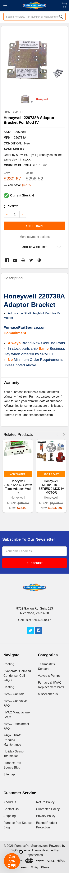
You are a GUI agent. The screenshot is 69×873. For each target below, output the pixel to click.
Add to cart (34, 226)
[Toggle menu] (5, 5)
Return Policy (45, 802)
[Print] (23, 260)
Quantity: (11, 206)
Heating (8, 687)
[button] (12, 861)
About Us (9, 802)
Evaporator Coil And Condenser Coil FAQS (17, 675)
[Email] (15, 260)
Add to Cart (17, 474)
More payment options (35, 236)
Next (63, 434)
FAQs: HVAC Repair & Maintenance (12, 740)
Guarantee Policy (48, 809)
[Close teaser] (21, 852)
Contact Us (11, 809)
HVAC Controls (13, 694)
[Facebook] (7, 260)
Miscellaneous (48, 694)
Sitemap (9, 774)
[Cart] (64, 5)
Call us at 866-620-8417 (34, 620)
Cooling (8, 664)
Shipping (9, 816)
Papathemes (34, 855)
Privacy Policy (45, 816)
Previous (58, 434)
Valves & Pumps (49, 675)
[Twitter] (31, 260)
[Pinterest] (39, 260)
